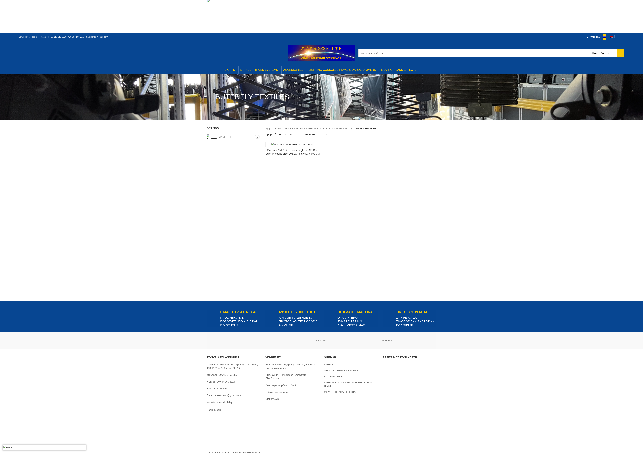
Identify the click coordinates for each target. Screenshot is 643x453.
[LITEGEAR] (419, 340)
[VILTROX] (223, 340)
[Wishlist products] (623, 37)
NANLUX (321, 340)
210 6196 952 (219, 388)
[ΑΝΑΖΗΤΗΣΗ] (620, 53)
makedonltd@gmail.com (97, 37)
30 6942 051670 (76, 37)
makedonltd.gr (225, 402)
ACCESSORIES (293, 128)
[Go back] (211, 97)
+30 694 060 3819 (225, 381)
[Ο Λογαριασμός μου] (617, 37)
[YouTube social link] (577, 36)
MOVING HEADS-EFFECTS (340, 392)
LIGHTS (328, 364)
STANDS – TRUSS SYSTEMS (341, 370)
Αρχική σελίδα (273, 128)
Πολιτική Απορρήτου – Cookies (282, 385)
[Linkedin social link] (581, 36)
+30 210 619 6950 (58, 37)
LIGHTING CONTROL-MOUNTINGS (326, 128)
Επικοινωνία (272, 398)
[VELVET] (256, 340)
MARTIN (387, 340)
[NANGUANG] (354, 340)
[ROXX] (288, 340)
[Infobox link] (233, 318)
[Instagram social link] (572, 36)
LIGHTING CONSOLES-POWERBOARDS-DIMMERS (348, 384)
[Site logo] (321, 52)
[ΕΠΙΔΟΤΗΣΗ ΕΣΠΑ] (8, 447)
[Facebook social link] (568, 36)
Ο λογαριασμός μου (276, 392)
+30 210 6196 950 (227, 374)
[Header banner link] (321, 16)
